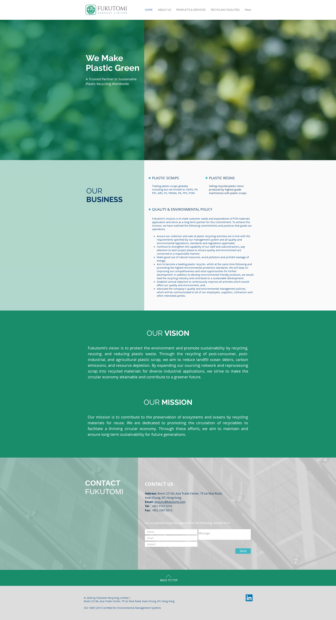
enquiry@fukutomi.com (169, 502)
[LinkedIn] (249, 597)
